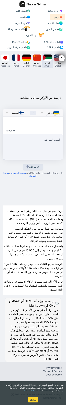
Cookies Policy (54, 374)
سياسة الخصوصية (31, 390)
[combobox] (59, 113)
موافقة (33, 399)
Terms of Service (52, 371)
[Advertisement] (33, 81)
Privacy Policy (54, 367)
